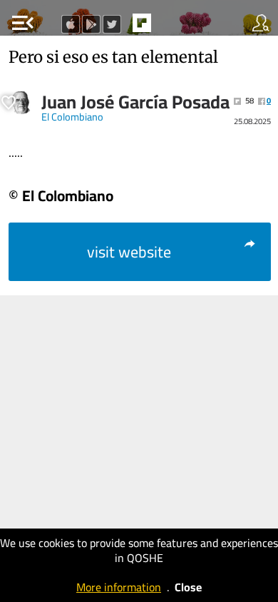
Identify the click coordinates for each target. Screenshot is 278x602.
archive (171, 27)
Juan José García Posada (135, 102)
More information (118, 587)
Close (188, 587)
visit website (129, 252)
